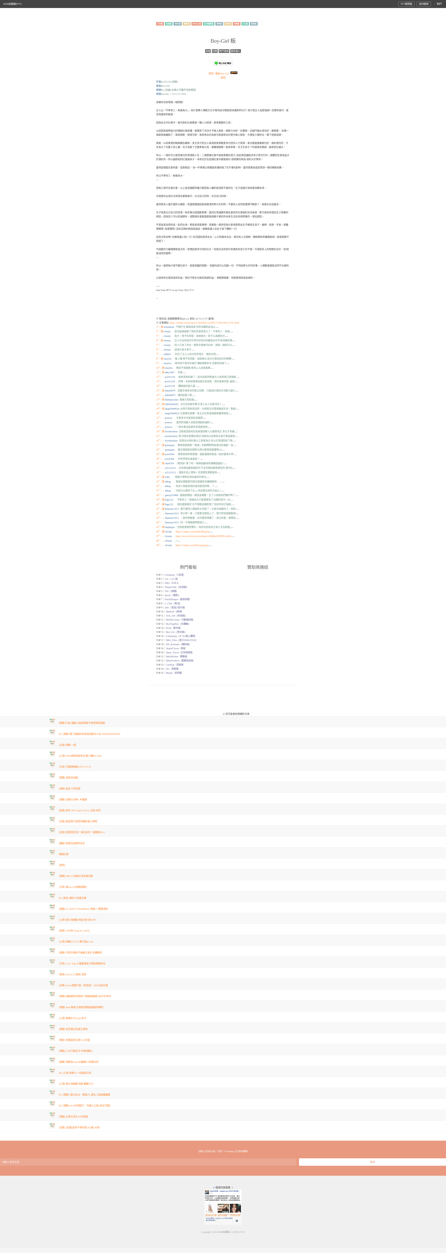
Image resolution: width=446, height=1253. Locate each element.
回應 (214, 51)
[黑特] (62, 865)
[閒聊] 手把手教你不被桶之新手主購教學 (80, 952)
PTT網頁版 (406, 4)
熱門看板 (224, 51)
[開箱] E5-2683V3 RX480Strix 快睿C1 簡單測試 (83, 909)
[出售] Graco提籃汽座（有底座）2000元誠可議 (83, 985)
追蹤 (208, 51)
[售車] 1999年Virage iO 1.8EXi (74, 930)
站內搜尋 (424, 4)
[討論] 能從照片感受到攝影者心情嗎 (78, 821)
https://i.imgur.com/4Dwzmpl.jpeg (192, 545)
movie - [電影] (172, 595)
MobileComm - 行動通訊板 (179, 619)
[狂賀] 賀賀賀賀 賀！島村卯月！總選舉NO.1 (82, 832)
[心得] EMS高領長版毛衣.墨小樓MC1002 (80, 755)
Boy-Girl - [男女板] (175, 632)
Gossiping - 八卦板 (174, 574)
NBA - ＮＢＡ (172, 583)
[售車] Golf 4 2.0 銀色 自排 (72, 974)
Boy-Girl (222, 73)
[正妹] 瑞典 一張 (67, 745)
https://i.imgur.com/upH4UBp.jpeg (192, 531)
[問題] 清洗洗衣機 (68, 777)
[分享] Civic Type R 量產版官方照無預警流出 (82, 963)
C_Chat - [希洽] (172, 603)
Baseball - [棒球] (174, 611)
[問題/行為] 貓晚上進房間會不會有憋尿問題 (82, 723)
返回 (223, 77)
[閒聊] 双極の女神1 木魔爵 (73, 799)
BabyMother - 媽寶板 (176, 656)
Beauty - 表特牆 (174, 672)
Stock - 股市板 (173, 628)
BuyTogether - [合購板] (177, 623)
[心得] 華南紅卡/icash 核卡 (72, 1018)
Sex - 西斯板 (172, 668)
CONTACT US (238, 1232)
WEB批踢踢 (223, 1232)
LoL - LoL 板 (171, 578)
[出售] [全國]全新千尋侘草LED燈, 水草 (79, 1127)
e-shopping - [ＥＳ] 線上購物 (180, 636)
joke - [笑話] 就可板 (175, 607)
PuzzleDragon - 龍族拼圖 (177, 599)
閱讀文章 (64, 854)
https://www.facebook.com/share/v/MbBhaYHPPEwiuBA (203, 536)
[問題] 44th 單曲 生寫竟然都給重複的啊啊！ (82, 1007)
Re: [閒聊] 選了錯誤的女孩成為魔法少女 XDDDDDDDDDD (89, 734)
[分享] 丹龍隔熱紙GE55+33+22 (75, 766)
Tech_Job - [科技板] (176, 615)
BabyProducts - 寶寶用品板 (179, 660)
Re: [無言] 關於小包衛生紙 (72, 898)
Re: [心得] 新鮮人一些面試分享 (75, 1072)
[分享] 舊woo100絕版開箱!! (73, 887)
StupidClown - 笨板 (175, 648)
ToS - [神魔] (171, 591)
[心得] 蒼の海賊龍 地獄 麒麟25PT (76, 1083)
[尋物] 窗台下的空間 (69, 788)
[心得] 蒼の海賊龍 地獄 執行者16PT (77, 919)
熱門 (439, 4)
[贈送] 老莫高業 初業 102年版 (74, 1040)
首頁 (211, 73)
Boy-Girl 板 (223, 41)
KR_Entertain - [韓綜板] (178, 644)
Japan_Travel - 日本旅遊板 (179, 652)
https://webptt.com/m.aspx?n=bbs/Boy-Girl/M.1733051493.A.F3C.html (204, 322)
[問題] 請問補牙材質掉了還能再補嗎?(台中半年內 (85, 996)
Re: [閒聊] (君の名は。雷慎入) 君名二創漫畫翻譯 (84, 1094)
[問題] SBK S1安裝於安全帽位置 (76, 876)
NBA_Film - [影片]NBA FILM (181, 640)
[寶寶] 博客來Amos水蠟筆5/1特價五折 (79, 1062)
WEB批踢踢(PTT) (12, 4)
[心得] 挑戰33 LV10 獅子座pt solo (76, 941)
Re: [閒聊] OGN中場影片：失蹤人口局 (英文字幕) (84, 1105)
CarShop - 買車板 (175, 664)
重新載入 (235, 51)
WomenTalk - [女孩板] (176, 587)
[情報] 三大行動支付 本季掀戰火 (76, 1051)
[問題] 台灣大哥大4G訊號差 (73, 1116)
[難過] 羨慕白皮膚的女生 (72, 843)
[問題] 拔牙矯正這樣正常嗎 (73, 1029)
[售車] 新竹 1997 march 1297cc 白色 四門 (80, 810)
